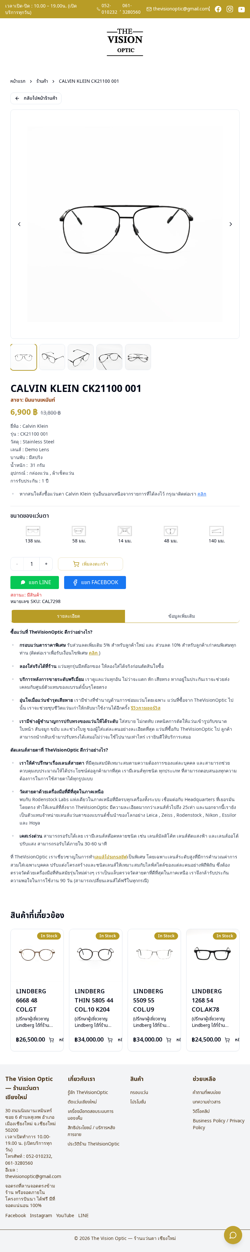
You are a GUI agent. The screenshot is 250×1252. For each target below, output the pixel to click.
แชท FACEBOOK (99, 582)
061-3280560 (131, 9)
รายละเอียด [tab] (68, 616)
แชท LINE (40, 582)
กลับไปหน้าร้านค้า (40, 98)
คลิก (202, 494)
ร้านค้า (42, 81)
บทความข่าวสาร (207, 1102)
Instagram (41, 1216)
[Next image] (231, 224)
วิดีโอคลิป (201, 1111)
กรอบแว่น (139, 1092)
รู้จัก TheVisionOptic (88, 1092)
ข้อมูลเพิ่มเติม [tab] (181, 616)
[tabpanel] (125, 756)
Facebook (15, 1216)
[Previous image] (19, 224)
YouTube (65, 1216)
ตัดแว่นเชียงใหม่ (82, 1102)
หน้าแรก (17, 81)
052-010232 (109, 9)
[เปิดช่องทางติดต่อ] (233, 1235)
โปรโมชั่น (138, 1102)
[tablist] (125, 616)
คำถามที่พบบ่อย (207, 1092)
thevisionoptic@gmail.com (181, 9)
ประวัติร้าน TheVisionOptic (93, 1144)
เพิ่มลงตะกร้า (95, 564)
